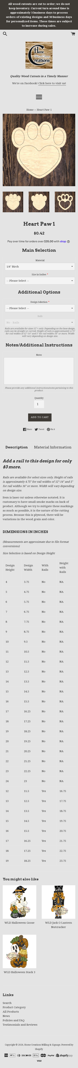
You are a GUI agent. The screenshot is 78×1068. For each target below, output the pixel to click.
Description (16, 447)
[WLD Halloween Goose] (19, 902)
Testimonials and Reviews (20, 1024)
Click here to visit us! (52, 83)
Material (40, 260)
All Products (11, 1011)
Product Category (14, 1007)
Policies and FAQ (13, 1020)
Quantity (39, 398)
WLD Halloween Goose (19, 922)
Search (7, 1003)
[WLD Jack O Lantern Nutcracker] (58, 902)
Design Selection (38, 302)
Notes (39, 355)
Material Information (52, 447)
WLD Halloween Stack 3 (19, 972)
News (6, 1016)
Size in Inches (39, 274)
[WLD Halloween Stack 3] (19, 951)
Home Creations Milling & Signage (42, 1045)
